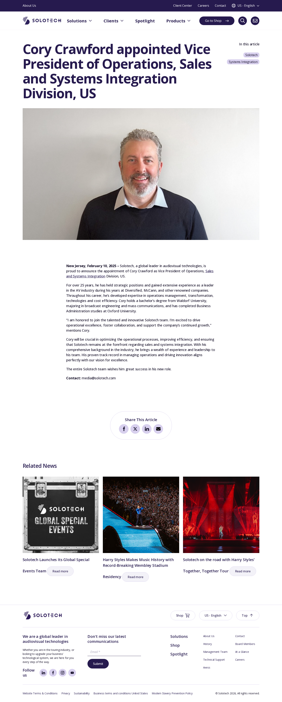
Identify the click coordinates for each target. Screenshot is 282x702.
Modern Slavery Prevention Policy (172, 693)
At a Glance (242, 652)
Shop (175, 645)
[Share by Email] (158, 429)
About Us (208, 636)
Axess (206, 667)
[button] (60, 571)
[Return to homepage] (42, 21)
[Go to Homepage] (43, 615)
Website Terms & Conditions (40, 693)
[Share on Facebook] (124, 429)
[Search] (242, 20)
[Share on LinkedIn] (147, 429)
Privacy (65, 693)
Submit (98, 664)
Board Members (245, 644)
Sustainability (82, 693)
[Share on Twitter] (135, 429)
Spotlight (178, 654)
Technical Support (214, 659)
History (207, 644)
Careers (240, 659)
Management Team (215, 652)
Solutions (179, 636)
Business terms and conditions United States (120, 693)
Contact (240, 636)
